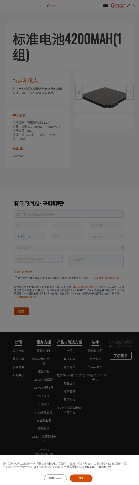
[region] (69, 470)
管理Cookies (55, 478)
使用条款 (89, 467)
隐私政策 (72, 467)
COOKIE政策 (104, 467)
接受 (81, 478)
